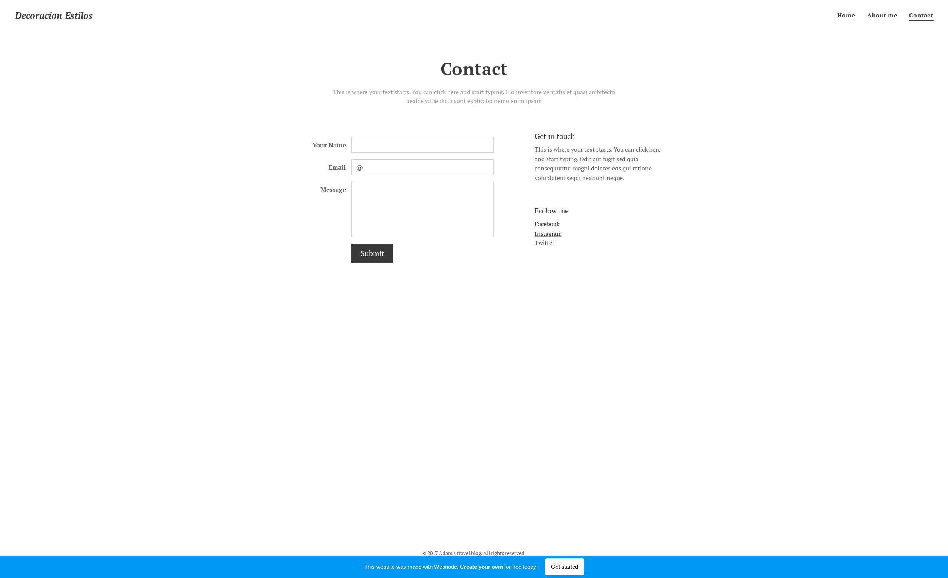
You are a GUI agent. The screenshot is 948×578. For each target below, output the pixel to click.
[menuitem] (848, 15)
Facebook (547, 224)
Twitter (544, 243)
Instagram (548, 233)
